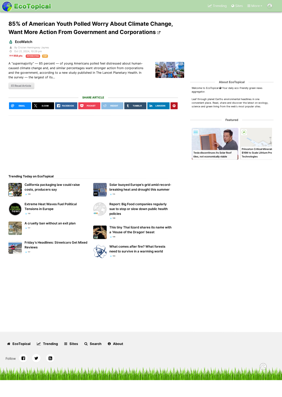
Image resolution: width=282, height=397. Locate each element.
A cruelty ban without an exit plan (50, 223)
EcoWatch (23, 42)
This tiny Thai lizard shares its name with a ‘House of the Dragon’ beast (140, 229)
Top (45, 56)
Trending (219, 6)
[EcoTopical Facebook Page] (23, 358)
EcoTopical (21, 344)
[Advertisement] (93, 142)
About (117, 344)
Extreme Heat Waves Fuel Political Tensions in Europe (51, 206)
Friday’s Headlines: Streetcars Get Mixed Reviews (56, 245)
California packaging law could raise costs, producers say (52, 187)
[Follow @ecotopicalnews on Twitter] (36, 358)
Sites (238, 6)
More (255, 6)
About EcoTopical (232, 82)
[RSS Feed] (50, 358)
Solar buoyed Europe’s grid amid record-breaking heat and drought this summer (140, 187)
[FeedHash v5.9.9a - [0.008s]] (263, 367)
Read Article (22, 85)
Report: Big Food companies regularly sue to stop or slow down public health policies (138, 209)
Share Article (93, 97)
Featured (231, 120)
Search (95, 344)
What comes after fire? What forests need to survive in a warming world (137, 249)
